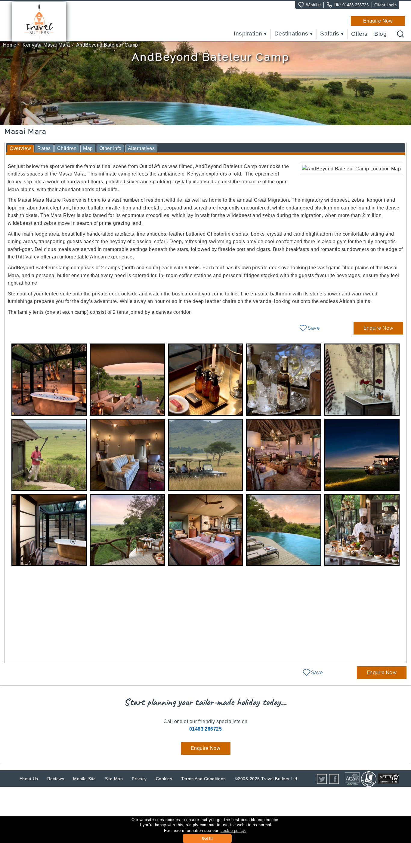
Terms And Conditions (203, 778)
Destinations (291, 34)
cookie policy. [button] (233, 830)
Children (67, 148)
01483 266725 (355, 5)
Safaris (329, 34)
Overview (20, 148)
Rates (44, 148)
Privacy (139, 778)
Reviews (55, 778)
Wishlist (313, 5)
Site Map (114, 778)
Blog (380, 34)
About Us (29, 778)
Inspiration (248, 34)
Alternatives (141, 148)
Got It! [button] (207, 838)
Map (88, 148)
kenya (30, 44)
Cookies (164, 778)
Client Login (385, 5)
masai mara (56, 44)
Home (10, 44)
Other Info (110, 148)
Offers (359, 34)
